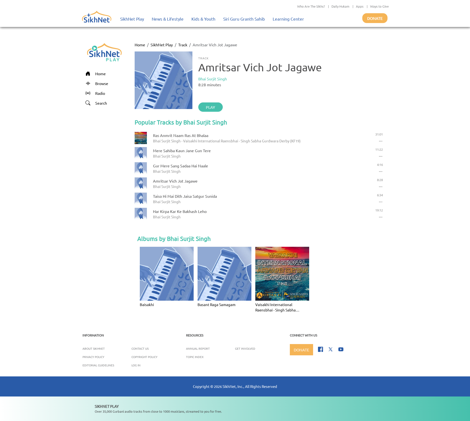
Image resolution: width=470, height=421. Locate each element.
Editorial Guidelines (98, 365)
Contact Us (140, 348)
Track (182, 44)
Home (140, 44)
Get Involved (245, 348)
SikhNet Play (132, 18)
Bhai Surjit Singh (212, 78)
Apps (360, 6)
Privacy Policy (93, 357)
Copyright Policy (144, 357)
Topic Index (195, 357)
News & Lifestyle (168, 18)
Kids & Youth (203, 18)
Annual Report (198, 348)
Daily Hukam (340, 6)
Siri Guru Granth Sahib (244, 18)
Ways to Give (379, 6)
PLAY (210, 107)
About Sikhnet (93, 348)
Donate (375, 18)
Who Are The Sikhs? (311, 6)
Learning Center (288, 18)
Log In (136, 365)
